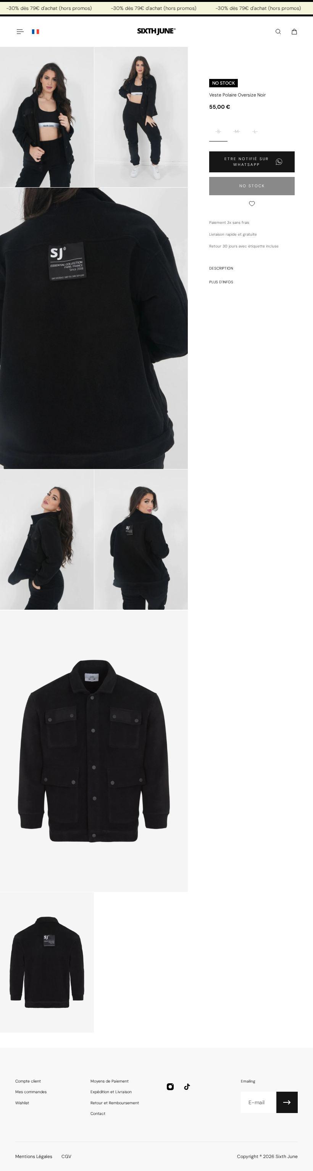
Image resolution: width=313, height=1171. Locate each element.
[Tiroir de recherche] (278, 31)
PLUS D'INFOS (221, 281)
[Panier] (294, 31)
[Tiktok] (187, 1086)
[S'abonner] (287, 1102)
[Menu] (19, 31)
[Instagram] (170, 1086)
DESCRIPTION (221, 268)
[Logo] (156, 32)
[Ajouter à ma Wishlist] (252, 203)
